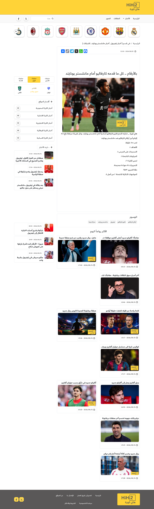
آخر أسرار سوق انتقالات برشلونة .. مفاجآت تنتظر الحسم (120, 275)
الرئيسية (136, 18)
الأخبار (127, 18)
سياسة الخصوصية (85, 503)
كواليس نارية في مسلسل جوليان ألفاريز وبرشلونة (120, 347)
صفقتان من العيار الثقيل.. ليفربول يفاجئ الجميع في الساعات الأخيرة (29, 159)
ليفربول (112, 222)
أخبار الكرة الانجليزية (44, 123)
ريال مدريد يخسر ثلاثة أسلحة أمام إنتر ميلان (121, 454)
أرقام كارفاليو (132, 222)
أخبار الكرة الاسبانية (44, 138)
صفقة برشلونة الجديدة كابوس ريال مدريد (79, 311)
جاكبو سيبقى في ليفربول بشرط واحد (30, 258)
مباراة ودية (92, 222)
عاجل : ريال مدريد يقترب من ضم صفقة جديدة (77, 238)
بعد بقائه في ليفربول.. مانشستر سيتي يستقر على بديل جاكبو (30, 186)
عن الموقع (59, 495)
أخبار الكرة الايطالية (44, 130)
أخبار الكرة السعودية (44, 108)
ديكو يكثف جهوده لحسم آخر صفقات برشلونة (120, 418)
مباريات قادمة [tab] (20, 79)
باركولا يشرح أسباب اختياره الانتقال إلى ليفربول (32, 231)
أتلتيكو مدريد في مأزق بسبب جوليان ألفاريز (78, 382)
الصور (108, 18)
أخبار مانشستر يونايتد (100, 43)
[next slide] (16, 31)
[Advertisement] (55, 7)
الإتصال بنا (70, 495)
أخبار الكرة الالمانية (44, 115)
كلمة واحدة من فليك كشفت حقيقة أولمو (122, 311)
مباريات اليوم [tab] (34, 79)
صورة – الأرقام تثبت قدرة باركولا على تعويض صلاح (30, 245)
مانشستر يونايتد (103, 222)
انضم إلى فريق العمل (84, 495)
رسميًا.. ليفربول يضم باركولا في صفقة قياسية (30, 172)
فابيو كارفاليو (121, 222)
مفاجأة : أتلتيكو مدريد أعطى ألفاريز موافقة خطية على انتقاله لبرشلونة (120, 238)
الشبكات (86, 43)
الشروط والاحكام (70, 503)
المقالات (117, 18)
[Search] (52, 18)
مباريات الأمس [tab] (47, 79)
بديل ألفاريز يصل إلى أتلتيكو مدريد (125, 382)
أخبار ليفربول (116, 43)
